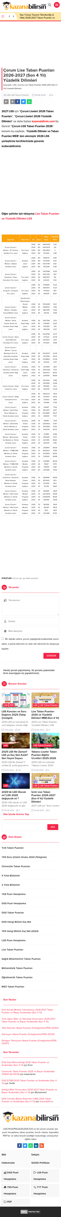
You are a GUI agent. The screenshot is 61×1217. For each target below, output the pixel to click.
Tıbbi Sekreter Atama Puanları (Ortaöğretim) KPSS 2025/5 (30, 1028)
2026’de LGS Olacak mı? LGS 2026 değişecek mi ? (14, 795)
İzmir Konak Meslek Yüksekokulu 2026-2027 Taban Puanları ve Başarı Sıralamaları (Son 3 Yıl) (27, 1011)
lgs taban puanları (30, 578)
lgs (20, 578)
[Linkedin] (36, 1145)
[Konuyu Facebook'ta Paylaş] (17, 101)
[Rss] (41, 1145)
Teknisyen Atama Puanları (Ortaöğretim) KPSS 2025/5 (28, 1034)
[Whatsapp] (30, 1145)
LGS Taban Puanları (20, 95)
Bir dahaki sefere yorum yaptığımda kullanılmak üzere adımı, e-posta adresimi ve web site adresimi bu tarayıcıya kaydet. (30, 644)
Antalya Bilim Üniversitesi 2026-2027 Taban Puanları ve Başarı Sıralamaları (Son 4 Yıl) (29, 1091)
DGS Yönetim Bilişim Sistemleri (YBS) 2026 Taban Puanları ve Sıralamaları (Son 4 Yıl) (26, 1100)
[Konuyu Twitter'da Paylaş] (23, 101)
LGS (14, 85)
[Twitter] (25, 1145)
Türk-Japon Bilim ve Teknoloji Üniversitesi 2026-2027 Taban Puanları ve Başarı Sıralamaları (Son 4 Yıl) (28, 1020)
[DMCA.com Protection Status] (30, 1212)
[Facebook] (19, 1145)
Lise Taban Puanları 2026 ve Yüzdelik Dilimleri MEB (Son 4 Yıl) (45, 715)
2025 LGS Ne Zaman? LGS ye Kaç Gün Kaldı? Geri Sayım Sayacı (15, 755)
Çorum (15, 578)
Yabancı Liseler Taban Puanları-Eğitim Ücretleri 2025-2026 (44, 755)
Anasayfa (7, 85)
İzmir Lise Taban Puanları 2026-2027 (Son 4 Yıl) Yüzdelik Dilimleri (43, 796)
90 (19, 730)
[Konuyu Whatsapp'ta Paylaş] (29, 101)
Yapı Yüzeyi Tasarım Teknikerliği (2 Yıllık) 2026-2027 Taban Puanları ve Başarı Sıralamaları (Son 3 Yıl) (37, 17)
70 (19, 770)
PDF (12, 705)
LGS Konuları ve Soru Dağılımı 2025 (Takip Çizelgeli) (14, 715)
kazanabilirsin (46, 1101)
